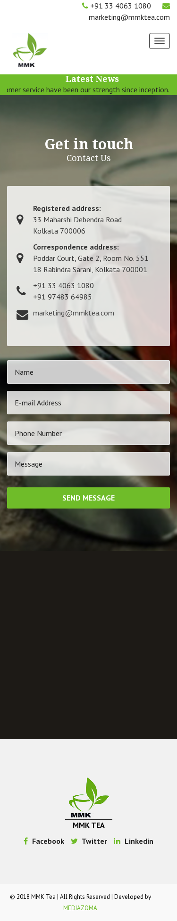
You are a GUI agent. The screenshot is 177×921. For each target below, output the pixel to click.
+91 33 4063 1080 (120, 5)
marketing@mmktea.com (129, 17)
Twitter (93, 841)
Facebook (47, 841)
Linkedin (138, 841)
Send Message (88, 497)
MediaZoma (80, 908)
